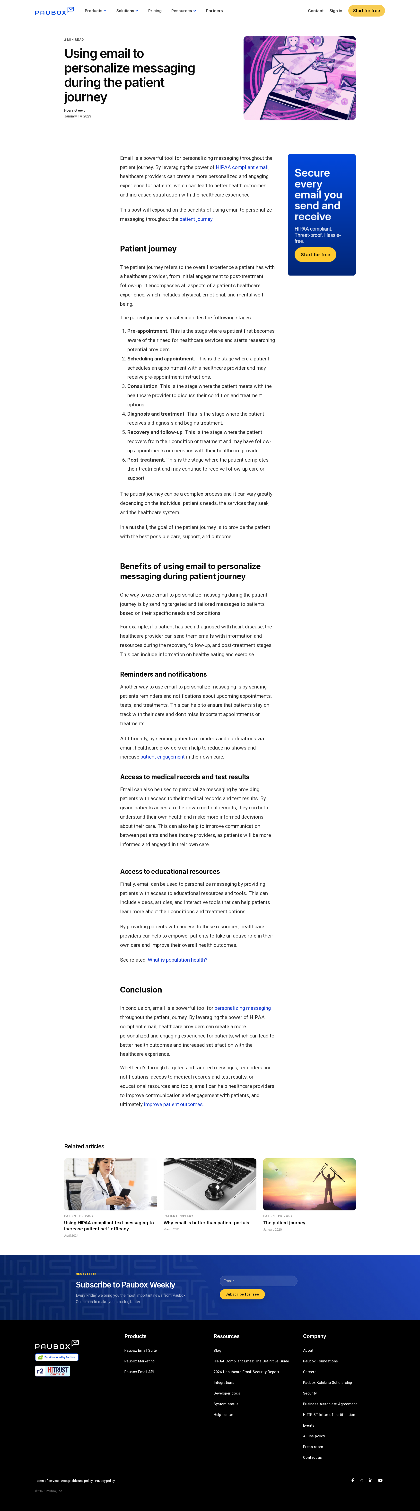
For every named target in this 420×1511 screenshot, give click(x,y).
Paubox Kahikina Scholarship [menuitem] (327, 1382)
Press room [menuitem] (313, 1447)
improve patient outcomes (173, 1104)
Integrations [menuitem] (224, 1382)
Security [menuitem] (310, 1393)
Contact (316, 10)
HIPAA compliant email (242, 167)
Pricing (155, 10)
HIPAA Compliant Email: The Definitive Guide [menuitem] (251, 1361)
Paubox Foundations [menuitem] (320, 1361)
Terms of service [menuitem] (47, 1481)
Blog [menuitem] (217, 1350)
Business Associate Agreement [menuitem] (330, 1404)
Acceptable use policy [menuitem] (77, 1481)
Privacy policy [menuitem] (105, 1481)
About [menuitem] (308, 1350)
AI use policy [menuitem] (314, 1436)
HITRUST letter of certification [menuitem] (329, 1415)
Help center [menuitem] (223, 1415)
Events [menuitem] (309, 1425)
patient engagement (162, 757)
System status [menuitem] (226, 1404)
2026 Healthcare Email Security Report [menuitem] (246, 1372)
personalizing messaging (243, 1008)
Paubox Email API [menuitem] (139, 1372)
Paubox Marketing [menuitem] (139, 1361)
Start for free (366, 10)
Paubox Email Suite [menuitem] (140, 1350)
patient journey (196, 219)
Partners (214, 10)
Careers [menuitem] (310, 1372)
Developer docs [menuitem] (227, 1393)
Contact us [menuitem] (312, 1457)
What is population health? (177, 960)
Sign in (336, 10)
